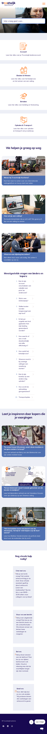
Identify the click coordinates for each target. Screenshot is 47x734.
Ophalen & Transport (23, 125)
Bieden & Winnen (23, 75)
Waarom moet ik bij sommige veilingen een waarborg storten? (25, 363)
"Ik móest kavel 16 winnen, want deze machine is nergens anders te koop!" (23, 448)
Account (23, 52)
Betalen (23, 102)
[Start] (8, 4)
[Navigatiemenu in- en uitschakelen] (44, 4)
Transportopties (24, 397)
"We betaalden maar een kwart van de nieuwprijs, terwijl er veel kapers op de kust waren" (22, 531)
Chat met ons (21, 571)
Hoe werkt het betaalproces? (24, 352)
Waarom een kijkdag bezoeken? (17, 254)
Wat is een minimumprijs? (23, 299)
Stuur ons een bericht (24, 615)
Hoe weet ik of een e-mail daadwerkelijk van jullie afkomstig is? (24, 341)
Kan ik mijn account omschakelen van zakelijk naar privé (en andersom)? (25, 287)
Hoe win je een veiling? (13, 216)
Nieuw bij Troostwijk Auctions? (16, 178)
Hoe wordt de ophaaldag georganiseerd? (24, 389)
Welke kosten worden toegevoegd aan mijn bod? (25, 309)
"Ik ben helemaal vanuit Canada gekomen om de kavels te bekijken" (23, 489)
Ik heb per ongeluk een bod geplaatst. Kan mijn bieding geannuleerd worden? (25, 325)
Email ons (20, 689)
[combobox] (23, 21)
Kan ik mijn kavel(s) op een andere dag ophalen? (24, 377)
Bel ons (18, 652)
